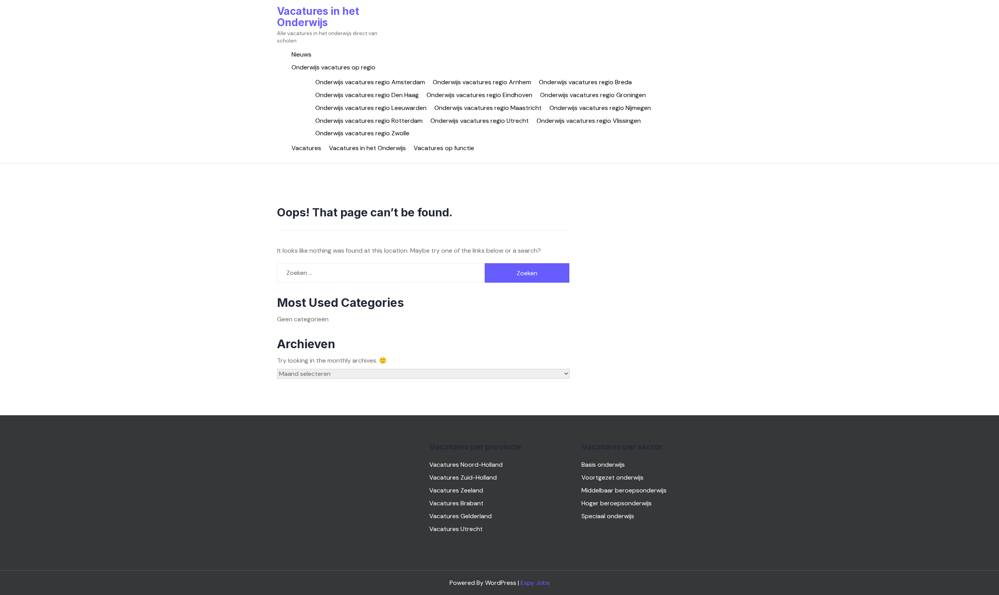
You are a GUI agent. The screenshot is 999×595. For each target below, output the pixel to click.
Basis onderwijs (603, 464)
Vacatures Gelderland (460, 516)
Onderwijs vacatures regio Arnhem (482, 82)
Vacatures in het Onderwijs (318, 16)
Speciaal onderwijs (607, 516)
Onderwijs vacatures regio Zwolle (362, 133)
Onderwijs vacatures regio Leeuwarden (371, 108)
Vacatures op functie (444, 148)
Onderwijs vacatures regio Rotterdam (369, 121)
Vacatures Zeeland (456, 490)
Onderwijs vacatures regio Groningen (593, 95)
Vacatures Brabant (456, 503)
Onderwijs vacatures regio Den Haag (367, 95)
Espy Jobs (535, 583)
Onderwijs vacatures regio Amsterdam (370, 82)
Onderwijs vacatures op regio (333, 67)
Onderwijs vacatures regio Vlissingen (589, 121)
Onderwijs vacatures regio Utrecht (479, 121)
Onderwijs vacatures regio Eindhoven (479, 95)
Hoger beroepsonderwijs (616, 503)
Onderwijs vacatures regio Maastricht (488, 108)
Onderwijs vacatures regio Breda (585, 82)
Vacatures (306, 148)
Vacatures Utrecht (456, 529)
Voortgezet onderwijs (612, 477)
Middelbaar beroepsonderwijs (624, 490)
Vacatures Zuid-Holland (463, 477)
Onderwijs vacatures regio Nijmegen (600, 108)
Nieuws (301, 54)
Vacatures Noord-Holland (466, 464)
